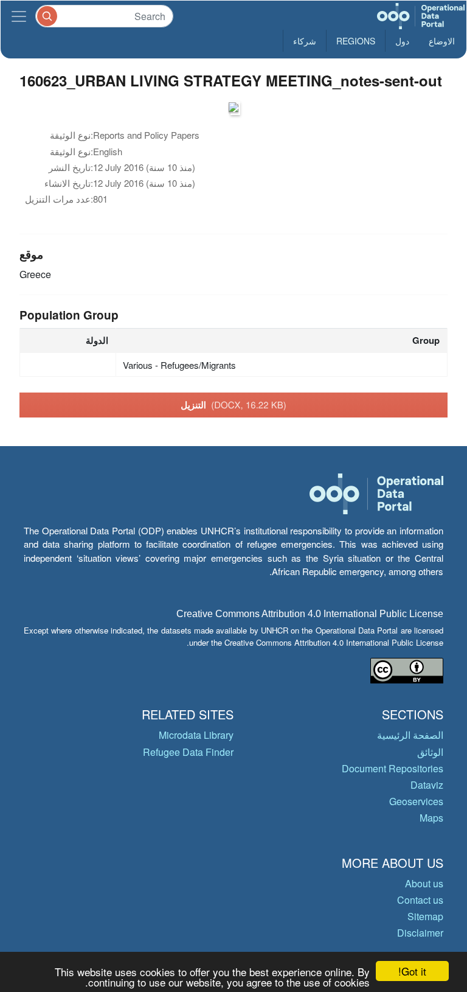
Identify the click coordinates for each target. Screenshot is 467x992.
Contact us (420, 900)
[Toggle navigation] (18, 16)
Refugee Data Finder (188, 752)
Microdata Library (196, 735)
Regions (355, 41)
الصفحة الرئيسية (410, 735)
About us (424, 883)
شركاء (304, 41)
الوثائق (430, 752)
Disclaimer (420, 933)
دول (402, 41)
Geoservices (416, 801)
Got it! (412, 971)
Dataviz (426, 785)
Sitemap (425, 916)
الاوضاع (442, 41)
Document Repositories (392, 768)
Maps (431, 818)
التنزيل (233, 404)
